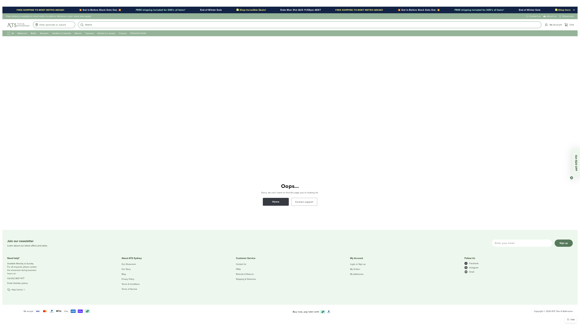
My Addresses (357, 274)
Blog (124, 274)
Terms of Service (129, 289)
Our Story (126, 269)
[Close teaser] (571, 177)
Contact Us (241, 264)
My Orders (355, 269)
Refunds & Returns (245, 274)
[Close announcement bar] (574, 10)
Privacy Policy (128, 279)
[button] (309, 25)
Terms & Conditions (131, 284)
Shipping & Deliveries (246, 279)
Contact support (304, 201)
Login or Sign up (358, 264)
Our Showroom (129, 264)
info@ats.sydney (20, 283)
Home (275, 201)
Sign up (564, 243)
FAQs (238, 269)
